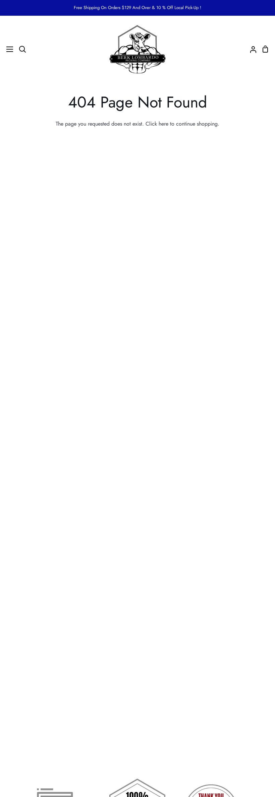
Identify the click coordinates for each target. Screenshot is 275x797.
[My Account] (250, 49)
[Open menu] (7, 49)
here (163, 124)
